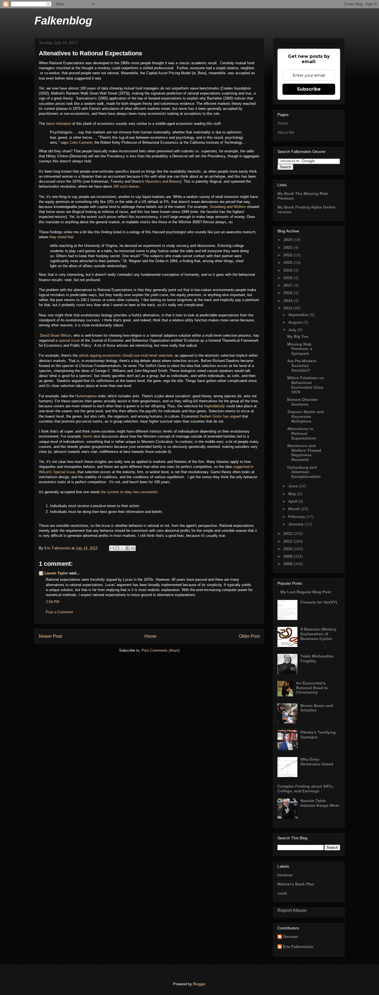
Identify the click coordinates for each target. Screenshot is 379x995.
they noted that (61, 237)
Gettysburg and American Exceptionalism (303, 472)
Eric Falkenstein (298, 946)
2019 (289, 270)
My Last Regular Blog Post (306, 592)
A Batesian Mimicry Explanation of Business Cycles (318, 634)
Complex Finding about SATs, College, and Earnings (305, 788)
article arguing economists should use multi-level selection (126, 355)
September (299, 314)
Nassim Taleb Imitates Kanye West (319, 803)
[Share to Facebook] (127, 548)
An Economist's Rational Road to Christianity (312, 688)
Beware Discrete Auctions (302, 401)
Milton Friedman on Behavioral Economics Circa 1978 (305, 385)
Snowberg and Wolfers (228, 207)
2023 (289, 247)
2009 (289, 556)
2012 (289, 533)
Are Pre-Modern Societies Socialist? (302, 366)
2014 (289, 300)
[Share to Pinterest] (133, 548)
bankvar (285, 875)
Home (150, 636)
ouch (282, 893)
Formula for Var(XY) (318, 602)
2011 (289, 541)
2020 (289, 262)
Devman (290, 936)
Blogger (199, 984)
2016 (289, 293)
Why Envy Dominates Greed (316, 761)
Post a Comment (59, 612)
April (293, 501)
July (292, 329)
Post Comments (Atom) (161, 650)
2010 (289, 549)
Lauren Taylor (56, 573)
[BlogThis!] (117, 548)
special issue (69, 340)
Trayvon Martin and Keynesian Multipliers (305, 416)
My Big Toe (297, 336)
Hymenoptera (86, 396)
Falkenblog (63, 20)
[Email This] (112, 548)
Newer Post (50, 636)
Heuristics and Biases (162, 181)
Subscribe (309, 89)
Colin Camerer (81, 142)
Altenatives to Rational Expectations (301, 433)
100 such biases (126, 186)
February (297, 516)
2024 (289, 239)
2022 (289, 255)
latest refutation (58, 123)
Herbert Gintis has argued (220, 416)
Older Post (249, 636)
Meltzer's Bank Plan (295, 884)
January (296, 524)
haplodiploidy (215, 406)
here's (88, 436)
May (292, 494)
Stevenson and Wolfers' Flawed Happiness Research (304, 452)
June (293, 486)
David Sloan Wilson (55, 335)
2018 (289, 278)
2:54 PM (52, 602)
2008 (289, 564)
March (294, 509)
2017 (289, 285)
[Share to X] (122, 548)
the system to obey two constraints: (129, 492)
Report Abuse (292, 910)
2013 (289, 308)
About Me (285, 132)
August (295, 322)
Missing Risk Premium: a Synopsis (299, 349)
